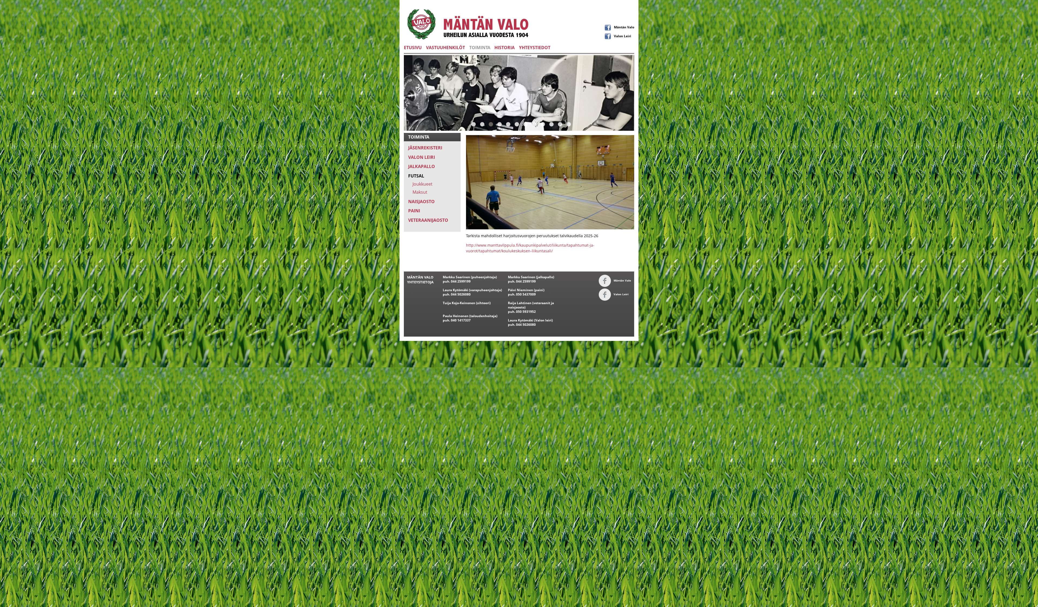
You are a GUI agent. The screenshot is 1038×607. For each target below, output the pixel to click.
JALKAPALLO (421, 166)
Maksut (419, 192)
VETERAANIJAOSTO (428, 220)
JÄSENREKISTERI (425, 148)
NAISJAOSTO (421, 201)
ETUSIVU (413, 48)
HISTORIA (504, 48)
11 (560, 124)
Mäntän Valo (624, 27)
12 (569, 124)
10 (551, 124)
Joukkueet (422, 184)
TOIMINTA (479, 48)
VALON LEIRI (421, 157)
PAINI (414, 211)
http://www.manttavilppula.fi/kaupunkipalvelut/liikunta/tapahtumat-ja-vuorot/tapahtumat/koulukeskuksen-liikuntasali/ (530, 248)
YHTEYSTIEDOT (534, 48)
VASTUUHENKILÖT (445, 48)
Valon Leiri (622, 36)
